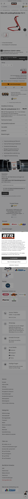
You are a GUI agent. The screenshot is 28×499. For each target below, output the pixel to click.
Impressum (16, 265)
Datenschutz (11, 265)
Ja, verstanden (14, 258)
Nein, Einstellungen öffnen (14, 262)
